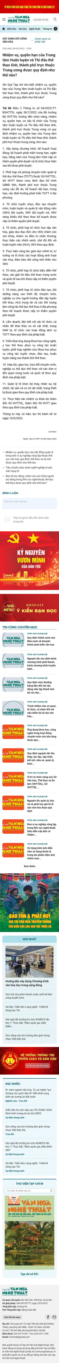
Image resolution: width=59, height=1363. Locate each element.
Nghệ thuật (34, 29)
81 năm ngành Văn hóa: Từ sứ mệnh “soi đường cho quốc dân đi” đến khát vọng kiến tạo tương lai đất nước (28, 1093)
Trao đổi (10, 1134)
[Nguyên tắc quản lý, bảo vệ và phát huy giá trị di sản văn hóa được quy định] (13, 803)
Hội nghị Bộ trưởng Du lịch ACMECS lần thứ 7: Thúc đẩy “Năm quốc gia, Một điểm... (27, 1023)
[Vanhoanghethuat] (3, 28)
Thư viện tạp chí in (29, 1183)
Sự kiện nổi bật (41, 20)
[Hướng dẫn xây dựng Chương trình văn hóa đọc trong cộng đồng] (29, 962)
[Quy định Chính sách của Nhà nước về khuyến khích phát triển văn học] (13, 640)
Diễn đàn (11, 29)
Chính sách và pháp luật (43, 40)
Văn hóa (23, 29)
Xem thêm (29, 866)
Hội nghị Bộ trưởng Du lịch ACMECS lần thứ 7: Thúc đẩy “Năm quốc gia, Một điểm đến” (29, 1147)
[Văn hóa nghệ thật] (15, 1294)
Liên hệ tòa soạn (12, 1317)
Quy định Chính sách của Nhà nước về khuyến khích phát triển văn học (41, 641)
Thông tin (47, 29)
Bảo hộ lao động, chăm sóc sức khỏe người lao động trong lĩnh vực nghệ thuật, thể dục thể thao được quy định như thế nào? (30, 479)
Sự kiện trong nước (15, 1117)
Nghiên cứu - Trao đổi (16, 1101)
